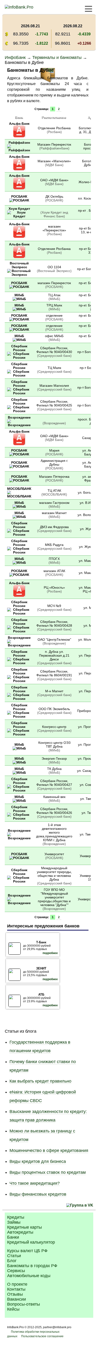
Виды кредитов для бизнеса (38, 1161)
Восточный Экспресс (19, 265)
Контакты (16, 1289)
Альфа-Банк (19, 123)
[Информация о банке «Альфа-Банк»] (19, 136)
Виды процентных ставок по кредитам (48, 1172)
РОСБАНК (19, 196)
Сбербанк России (19, 348)
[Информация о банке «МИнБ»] (19, 299)
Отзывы (15, 1294)
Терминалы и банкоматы (57, 57)
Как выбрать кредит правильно (40, 1081)
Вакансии (16, 1299)
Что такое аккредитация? (35, 1183)
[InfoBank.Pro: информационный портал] (19, 7)
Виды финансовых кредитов (38, 1194)
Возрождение (19, 417)
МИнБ (19, 295)
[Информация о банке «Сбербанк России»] (19, 357)
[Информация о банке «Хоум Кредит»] (19, 216)
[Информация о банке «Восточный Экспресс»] (19, 275)
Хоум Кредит (19, 208)
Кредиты (15, 1217)
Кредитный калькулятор (31, 1242)
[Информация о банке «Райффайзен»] (19, 150)
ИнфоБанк (15, 57)
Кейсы (13, 1309)
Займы (13, 1222)
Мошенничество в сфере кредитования (49, 1150)
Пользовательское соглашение (42, 1336)
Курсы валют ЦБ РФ (27, 1250)
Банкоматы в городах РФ (32, 1265)
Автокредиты (20, 1232)
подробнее (50, 953)
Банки (13, 1237)
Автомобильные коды (28, 1275)
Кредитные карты (24, 1227)
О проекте (17, 1284)
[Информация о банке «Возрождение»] (19, 425)
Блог (12, 1260)
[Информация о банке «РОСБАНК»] (19, 200)
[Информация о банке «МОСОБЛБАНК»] (19, 496)
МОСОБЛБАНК (19, 489)
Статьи (14, 1255)
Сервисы (16, 1270)
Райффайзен (19, 142)
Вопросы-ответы (23, 1304)
